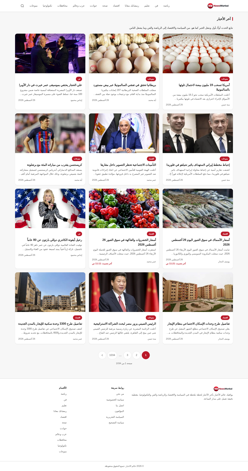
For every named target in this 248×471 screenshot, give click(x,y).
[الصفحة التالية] (102, 355)
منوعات (34, 5)
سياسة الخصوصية (115, 399)
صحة (105, 5)
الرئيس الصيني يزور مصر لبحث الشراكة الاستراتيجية (124, 323)
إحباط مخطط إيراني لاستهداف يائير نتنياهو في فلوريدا (198, 164)
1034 (112, 355)
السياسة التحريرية (115, 417)
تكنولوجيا (47, 5)
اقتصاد (116, 5)
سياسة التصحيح (116, 422)
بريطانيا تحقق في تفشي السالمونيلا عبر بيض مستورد (124, 85)
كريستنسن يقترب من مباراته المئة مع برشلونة (54, 164)
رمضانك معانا (132, 5)
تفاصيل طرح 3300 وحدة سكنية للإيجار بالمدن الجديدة (50, 323)
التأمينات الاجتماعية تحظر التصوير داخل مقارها (128, 164)
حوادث (93, 5)
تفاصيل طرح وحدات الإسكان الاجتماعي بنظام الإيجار (198, 323)
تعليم (147, 5)
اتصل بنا (120, 405)
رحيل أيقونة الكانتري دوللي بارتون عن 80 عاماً (54, 239)
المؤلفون (119, 411)
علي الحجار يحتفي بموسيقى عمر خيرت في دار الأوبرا (50, 85)
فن (156, 5)
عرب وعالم (79, 5)
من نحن (120, 393)
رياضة (166, 5)
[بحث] (22, 5)
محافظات (62, 5)
